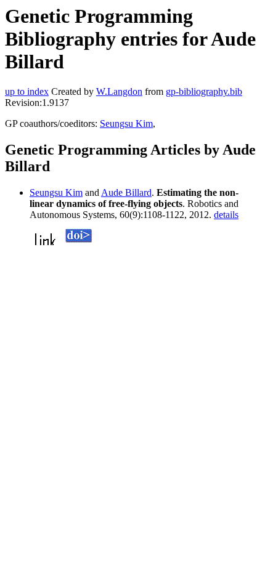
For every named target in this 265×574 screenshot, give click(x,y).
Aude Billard (126, 192)
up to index (27, 91)
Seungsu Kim (126, 123)
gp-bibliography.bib (204, 91)
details (226, 214)
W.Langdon (119, 91)
